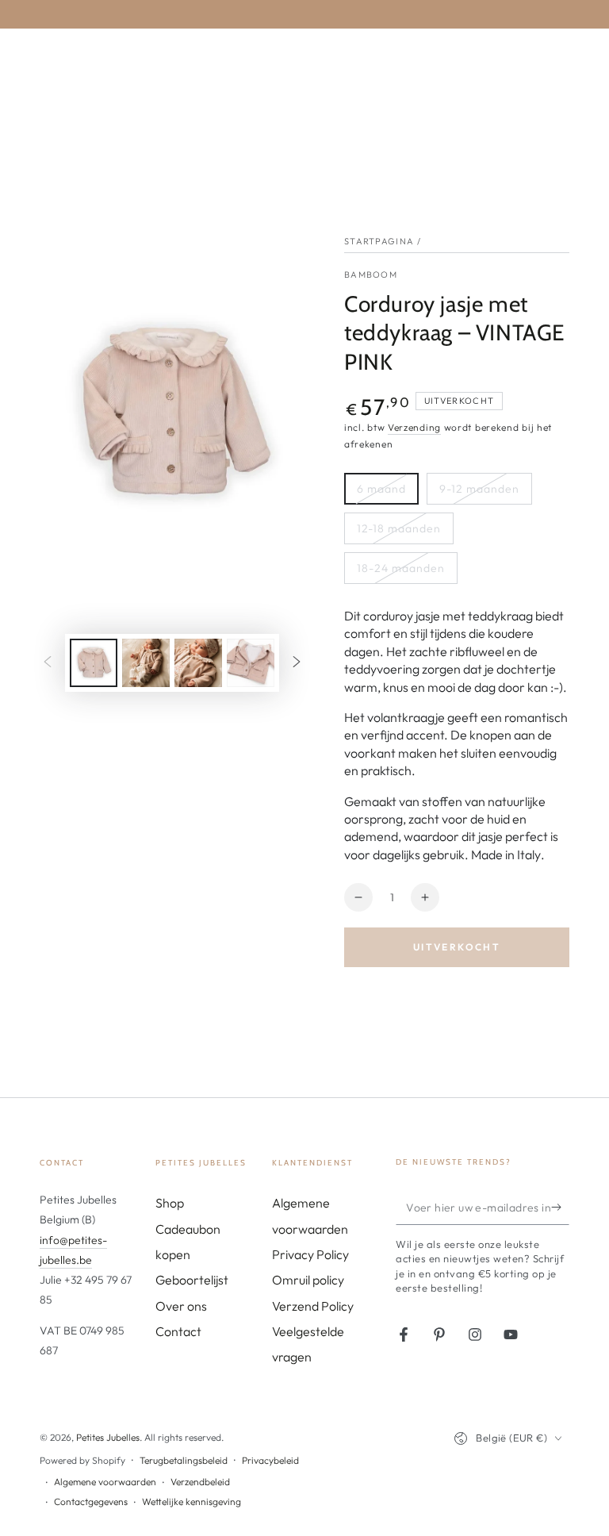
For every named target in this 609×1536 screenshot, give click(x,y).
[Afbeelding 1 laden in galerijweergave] (93, 663)
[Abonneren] (560, 1206)
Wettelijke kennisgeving (191, 1501)
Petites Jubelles (108, 1437)
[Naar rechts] (296, 662)
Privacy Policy (310, 1254)
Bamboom (370, 274)
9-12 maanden (479, 489)
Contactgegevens (91, 1501)
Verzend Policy (313, 1306)
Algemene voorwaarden (105, 1482)
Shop (169, 1203)
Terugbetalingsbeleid (184, 1460)
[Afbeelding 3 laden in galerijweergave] (198, 663)
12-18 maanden (399, 528)
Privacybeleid (270, 1460)
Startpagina (379, 241)
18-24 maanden (401, 568)
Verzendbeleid (200, 1482)
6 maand (381, 489)
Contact (178, 1331)
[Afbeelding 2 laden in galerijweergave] (146, 663)
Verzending (414, 427)
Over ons (181, 1306)
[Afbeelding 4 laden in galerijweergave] (250, 663)
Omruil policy (308, 1280)
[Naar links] (47, 662)
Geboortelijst (191, 1280)
